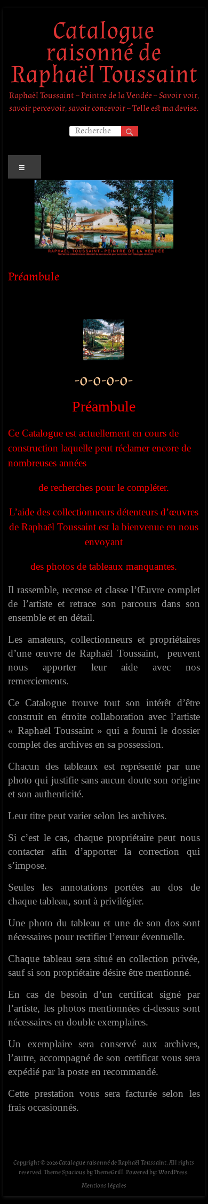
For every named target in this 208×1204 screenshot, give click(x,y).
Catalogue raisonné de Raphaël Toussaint (104, 53)
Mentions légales (104, 1186)
